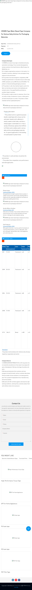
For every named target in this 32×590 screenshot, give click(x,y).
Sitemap (16, 587)
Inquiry (5, 53)
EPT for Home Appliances (9, 503)
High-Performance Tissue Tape (11, 481)
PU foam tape (5, 526)
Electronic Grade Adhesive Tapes (10, 458)
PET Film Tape (5, 572)
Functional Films (23, 458)
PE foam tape (5, 549)
